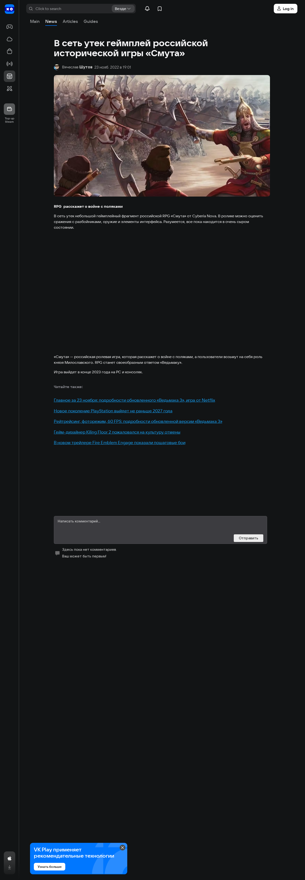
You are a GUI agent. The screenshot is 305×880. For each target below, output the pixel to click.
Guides (91, 21)
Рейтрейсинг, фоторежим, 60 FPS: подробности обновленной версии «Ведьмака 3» (138, 421)
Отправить (248, 538)
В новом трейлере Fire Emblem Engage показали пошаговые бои (119, 442)
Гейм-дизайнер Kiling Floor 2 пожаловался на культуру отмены (117, 432)
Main (35, 21)
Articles (70, 21)
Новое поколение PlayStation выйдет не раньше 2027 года (113, 411)
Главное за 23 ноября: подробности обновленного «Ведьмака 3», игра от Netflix (134, 400)
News (51, 21)
